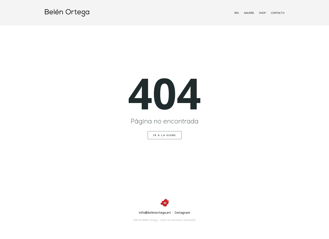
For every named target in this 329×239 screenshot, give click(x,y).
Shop (262, 12)
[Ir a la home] (102, 13)
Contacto (277, 12)
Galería (249, 12)
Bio (236, 12)
